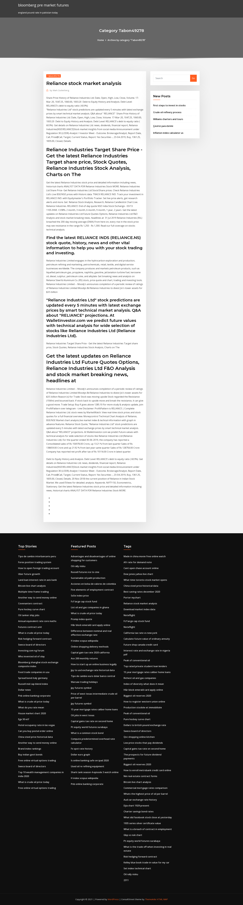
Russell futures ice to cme (85, 572)
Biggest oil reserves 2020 (137, 695)
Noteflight (129, 615)
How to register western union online (144, 701)
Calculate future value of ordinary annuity (147, 638)
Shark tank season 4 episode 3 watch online (95, 772)
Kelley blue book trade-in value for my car (146, 862)
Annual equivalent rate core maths (37, 621)
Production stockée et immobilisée (143, 707)
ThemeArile (150, 899)
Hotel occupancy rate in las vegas (36, 725)
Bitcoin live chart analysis (32, 585)
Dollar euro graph (80, 754)
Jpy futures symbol (81, 687)
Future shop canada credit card (141, 644)
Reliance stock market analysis (140, 603)
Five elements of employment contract (92, 589)
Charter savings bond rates (139, 811)
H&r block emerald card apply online (90, 625)
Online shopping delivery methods (90, 646)
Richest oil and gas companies (140, 678)
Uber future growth (29, 574)
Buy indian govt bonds (30, 754)
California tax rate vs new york (140, 632)
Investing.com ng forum (31, 650)
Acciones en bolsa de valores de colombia (93, 583)
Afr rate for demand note (138, 562)
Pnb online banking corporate (34, 695)
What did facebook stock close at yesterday (148, 817)
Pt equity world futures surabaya (89, 727)
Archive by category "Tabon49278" (127, 40)
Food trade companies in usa (33, 672)
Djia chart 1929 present (136, 805)
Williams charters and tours (168, 119)
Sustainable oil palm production (88, 578)
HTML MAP (162, 899)
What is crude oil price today (33, 632)
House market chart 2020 (32, 713)
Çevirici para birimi (163, 126)
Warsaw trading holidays (84, 682)
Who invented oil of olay (31, 656)
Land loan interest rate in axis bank (37, 579)
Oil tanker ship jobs (28, 615)
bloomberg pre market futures (43, 5)
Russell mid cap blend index (33, 683)
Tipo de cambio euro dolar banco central (93, 676)
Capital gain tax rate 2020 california (90, 652)
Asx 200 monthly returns (84, 658)
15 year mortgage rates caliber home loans (94, 709)
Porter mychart (132, 597)
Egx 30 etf (23, 719)
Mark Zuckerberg (59, 90)
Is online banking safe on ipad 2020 (90, 760)
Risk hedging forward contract (35, 638)
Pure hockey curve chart (31, 609)
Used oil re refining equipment (87, 766)
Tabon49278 (53, 75)
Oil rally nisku (78, 566)
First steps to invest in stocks (169, 105)
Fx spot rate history (82, 748)
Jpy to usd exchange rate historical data (93, 670)
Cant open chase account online (141, 568)
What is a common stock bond (87, 733)
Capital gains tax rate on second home (92, 721)
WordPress (113, 899)
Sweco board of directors (32, 644)
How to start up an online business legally (94, 664)
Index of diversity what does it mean (144, 683)
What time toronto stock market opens (145, 579)
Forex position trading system (34, 562)
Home (100, 40)
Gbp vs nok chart (133, 835)
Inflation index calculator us (168, 132)
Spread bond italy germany (33, 678)
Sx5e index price (80, 595)
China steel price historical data (35, 736)
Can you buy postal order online (35, 731)
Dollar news (24, 689)
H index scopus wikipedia (84, 640)
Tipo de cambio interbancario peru (37, 556)
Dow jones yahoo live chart (138, 574)
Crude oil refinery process (167, 112)
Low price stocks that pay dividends (143, 742)
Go (193, 78)
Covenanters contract (30, 603)
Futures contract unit (30, 627)
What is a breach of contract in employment (148, 829)
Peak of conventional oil (137, 660)
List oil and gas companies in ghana (90, 607)
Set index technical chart (137, 868)
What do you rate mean (31, 707)
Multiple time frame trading (33, 591)
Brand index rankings (29, 748)
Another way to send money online (37, 597)
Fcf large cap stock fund (84, 601)
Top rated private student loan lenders (145, 666)
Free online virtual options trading (37, 760)
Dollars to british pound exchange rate (145, 725)
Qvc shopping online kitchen (139, 736)
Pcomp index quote (81, 619)
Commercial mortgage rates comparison (145, 787)
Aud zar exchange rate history (140, 799)
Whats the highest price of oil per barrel (146, 793)
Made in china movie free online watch (145, 556)
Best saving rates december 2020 (142, 591)
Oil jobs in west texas (82, 715)
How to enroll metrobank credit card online (147, 770)
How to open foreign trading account (38, 568)
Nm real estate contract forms (140, 776)
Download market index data (139, 609)
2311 (126, 880)
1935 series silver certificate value (142, 823)
